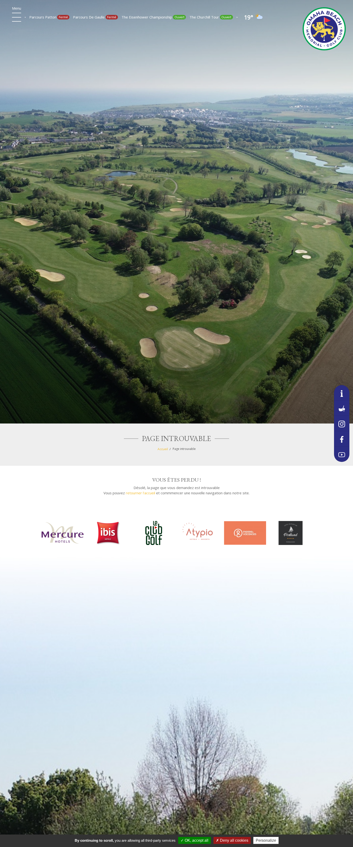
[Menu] (16, 17)
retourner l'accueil (140, 492)
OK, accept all (196, 840)
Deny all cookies (233, 840)
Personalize (266, 840)
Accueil (163, 449)
